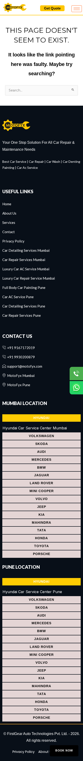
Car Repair (36, 161)
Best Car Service (14, 161)
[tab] (41, 418)
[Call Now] (76, 373)
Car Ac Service (27, 168)
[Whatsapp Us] (76, 387)
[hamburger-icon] (76, 8)
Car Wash (53, 161)
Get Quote (52, 8)
